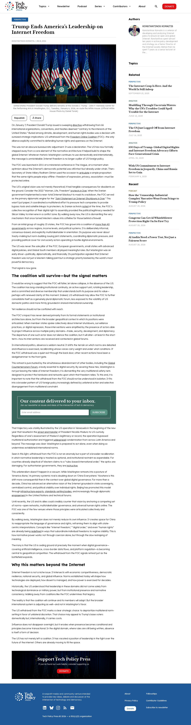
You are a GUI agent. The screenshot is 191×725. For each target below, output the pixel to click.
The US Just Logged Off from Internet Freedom (152, 129)
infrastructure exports (32, 491)
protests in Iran (79, 190)
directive (77, 125)
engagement (19, 495)
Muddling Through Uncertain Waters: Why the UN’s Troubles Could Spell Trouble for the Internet (152, 108)
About (142, 6)
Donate (169, 6)
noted (85, 206)
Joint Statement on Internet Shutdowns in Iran (80, 198)
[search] (156, 6)
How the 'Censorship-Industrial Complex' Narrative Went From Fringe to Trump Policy (154, 198)
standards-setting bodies (58, 491)
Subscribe (98, 412)
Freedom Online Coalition (83, 136)
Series (98, 6)
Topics (42, 6)
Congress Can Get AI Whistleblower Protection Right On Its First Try (150, 219)
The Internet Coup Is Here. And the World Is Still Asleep (150, 88)
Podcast (82, 6)
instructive (72, 465)
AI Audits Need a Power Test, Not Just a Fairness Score (152, 239)
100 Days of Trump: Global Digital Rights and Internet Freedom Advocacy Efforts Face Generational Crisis (154, 150)
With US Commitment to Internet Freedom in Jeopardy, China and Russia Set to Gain (153, 169)
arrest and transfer (48, 432)
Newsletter (63, 6)
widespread (60, 439)
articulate (84, 172)
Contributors (120, 6)
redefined (36, 531)
